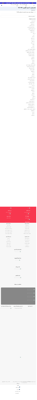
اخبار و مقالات (9, 243)
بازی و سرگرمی (27, 226)
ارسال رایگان (27, 241)
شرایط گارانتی (27, 246)
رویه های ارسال (27, 238)
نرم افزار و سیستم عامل (8, 228)
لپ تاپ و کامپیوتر (27, 230)
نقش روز (3, 381)
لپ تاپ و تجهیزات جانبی (8, 230)
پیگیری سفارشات (27, 243)
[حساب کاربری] (32, 5)
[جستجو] (0, 5)
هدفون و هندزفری (8, 226)
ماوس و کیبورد (27, 228)
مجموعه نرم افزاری (27, 231)
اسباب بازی (8, 225)
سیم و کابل (27, 225)
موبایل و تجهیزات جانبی (8, 233)
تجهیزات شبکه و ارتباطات (27, 233)
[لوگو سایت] (22, 5)
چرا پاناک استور (8, 241)
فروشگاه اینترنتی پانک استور (27, 381)
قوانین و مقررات (8, 246)
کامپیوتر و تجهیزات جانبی (8, 231)
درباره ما (8, 238)
